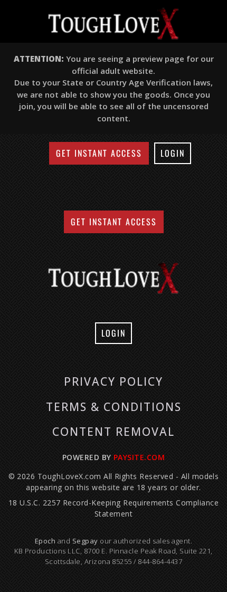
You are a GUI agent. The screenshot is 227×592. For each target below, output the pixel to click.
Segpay (86, 541)
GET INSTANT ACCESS (99, 153)
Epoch (46, 541)
